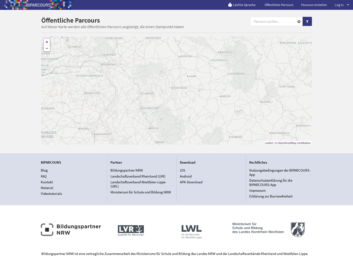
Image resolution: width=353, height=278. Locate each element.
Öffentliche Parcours (279, 5)
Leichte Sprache (244, 5)
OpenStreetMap (287, 143)
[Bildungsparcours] (38, 5)
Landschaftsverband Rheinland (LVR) (137, 176)
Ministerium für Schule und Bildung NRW (140, 192)
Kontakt (47, 182)
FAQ (44, 176)
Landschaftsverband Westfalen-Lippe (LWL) (137, 184)
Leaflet (269, 143)
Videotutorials (51, 193)
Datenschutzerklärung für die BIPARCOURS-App (270, 182)
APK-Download (191, 182)
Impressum (257, 190)
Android (186, 176)
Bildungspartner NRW (126, 170)
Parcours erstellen (314, 5)
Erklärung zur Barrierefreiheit (270, 196)
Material (47, 187)
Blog (44, 170)
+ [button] (47, 41)
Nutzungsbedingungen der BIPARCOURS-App (279, 172)
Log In (339, 5)
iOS (182, 170)
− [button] (47, 48)
